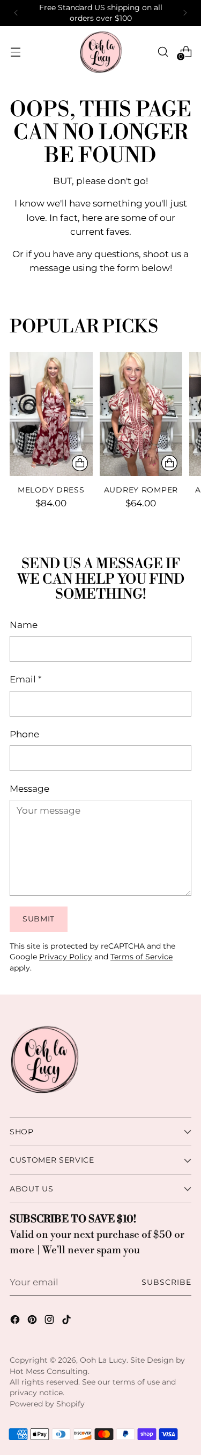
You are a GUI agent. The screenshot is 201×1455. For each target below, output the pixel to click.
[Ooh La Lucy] (100, 51)
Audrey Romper (141, 490)
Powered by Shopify (47, 1404)
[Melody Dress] (51, 414)
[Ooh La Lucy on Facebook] (16, 1321)
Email (26, 679)
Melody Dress (51, 490)
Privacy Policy (65, 956)
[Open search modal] (163, 51)
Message (29, 788)
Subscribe (166, 1282)
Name (24, 624)
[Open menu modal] (15, 51)
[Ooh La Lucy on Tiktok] (67, 1321)
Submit (39, 919)
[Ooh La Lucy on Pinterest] (33, 1321)
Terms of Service (141, 956)
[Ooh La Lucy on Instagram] (50, 1321)
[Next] (185, 13)
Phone (24, 734)
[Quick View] (80, 463)
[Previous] (16, 13)
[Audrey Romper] (141, 414)
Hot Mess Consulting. (50, 1371)
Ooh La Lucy (103, 1360)
